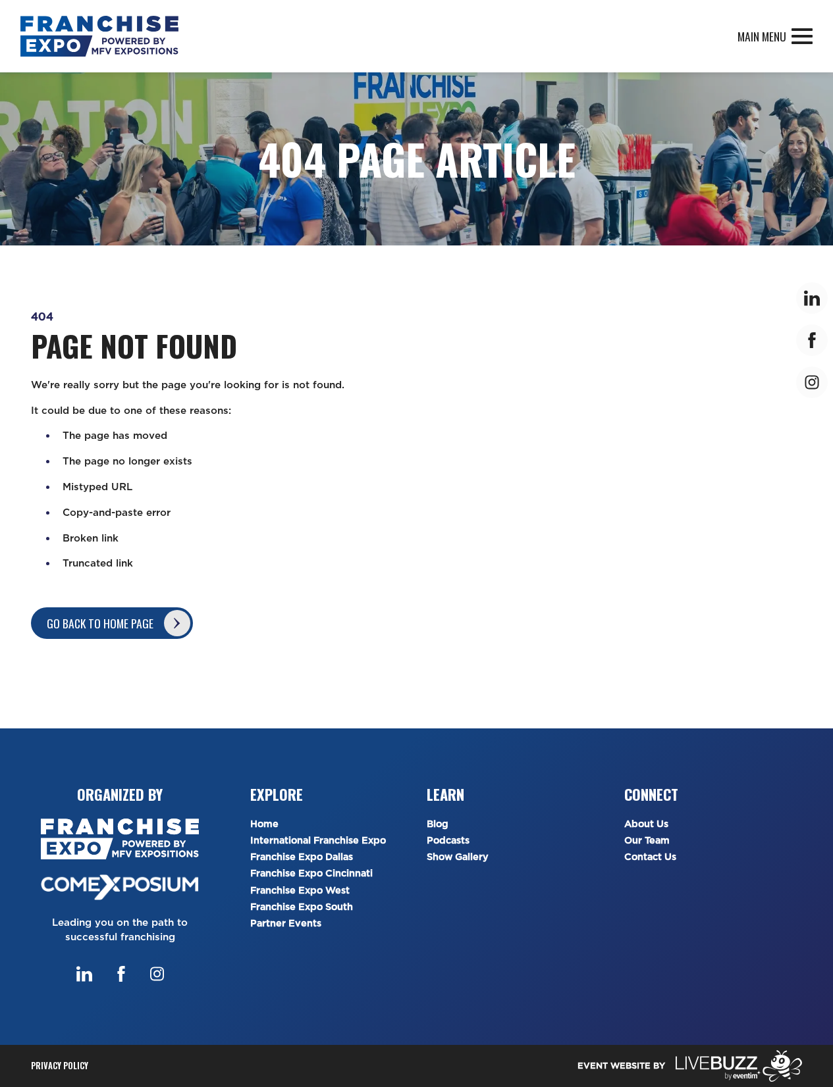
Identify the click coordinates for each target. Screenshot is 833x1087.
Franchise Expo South (301, 907)
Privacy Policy (59, 1066)
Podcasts (448, 840)
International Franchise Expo (318, 840)
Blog (437, 824)
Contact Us (650, 857)
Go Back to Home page (100, 623)
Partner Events (285, 923)
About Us (646, 824)
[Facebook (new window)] (121, 974)
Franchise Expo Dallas (301, 857)
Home (264, 824)
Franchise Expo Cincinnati (311, 873)
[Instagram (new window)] (157, 974)
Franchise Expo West (300, 890)
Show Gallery (458, 857)
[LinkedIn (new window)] (84, 974)
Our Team (647, 840)
